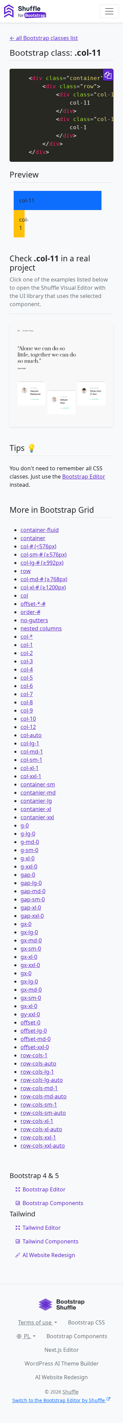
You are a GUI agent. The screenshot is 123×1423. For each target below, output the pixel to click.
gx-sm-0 (30, 948)
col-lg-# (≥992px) (42, 562)
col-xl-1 (29, 768)
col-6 (26, 686)
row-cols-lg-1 (37, 1071)
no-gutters (34, 620)
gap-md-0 (32, 891)
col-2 (26, 653)
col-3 (26, 661)
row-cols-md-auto (43, 1096)
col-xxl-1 (30, 776)
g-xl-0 (27, 858)
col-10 (28, 718)
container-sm (37, 784)
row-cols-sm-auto (43, 1113)
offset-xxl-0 (34, 1047)
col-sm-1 (31, 759)
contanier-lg (36, 801)
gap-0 (27, 874)
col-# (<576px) (38, 546)
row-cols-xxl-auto (42, 1145)
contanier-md (38, 792)
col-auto (31, 735)
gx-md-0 (31, 940)
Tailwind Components (51, 1241)
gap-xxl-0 (32, 915)
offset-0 (30, 1022)
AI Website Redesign (49, 1255)
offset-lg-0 (33, 1030)
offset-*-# (32, 604)
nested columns (41, 628)
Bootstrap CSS (86, 1322)
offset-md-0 (35, 1039)
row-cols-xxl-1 (38, 1137)
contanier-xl (35, 809)
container (32, 538)
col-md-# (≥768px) (43, 579)
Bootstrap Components (53, 1203)
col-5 (26, 677)
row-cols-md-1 (39, 1088)
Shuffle (71, 1391)
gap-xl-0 (30, 907)
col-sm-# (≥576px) (43, 554)
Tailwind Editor (42, 1227)
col (24, 595)
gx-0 (25, 924)
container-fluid (39, 530)
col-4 (26, 669)
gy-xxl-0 (30, 1014)
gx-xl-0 (28, 957)
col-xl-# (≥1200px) (43, 587)
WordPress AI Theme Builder (62, 1363)
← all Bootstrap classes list (44, 38)
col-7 (26, 694)
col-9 (26, 710)
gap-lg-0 (31, 883)
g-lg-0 (27, 833)
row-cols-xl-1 (36, 1121)
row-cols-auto (38, 1063)
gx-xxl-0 (30, 965)
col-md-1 (31, 751)
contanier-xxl (37, 817)
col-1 (26, 645)
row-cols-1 (33, 1055)
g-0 (24, 825)
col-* (26, 636)
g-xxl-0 (28, 866)
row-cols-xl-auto (41, 1129)
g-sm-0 (29, 850)
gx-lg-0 (29, 932)
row (25, 571)
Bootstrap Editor (83, 476)
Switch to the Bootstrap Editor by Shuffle (58, 1400)
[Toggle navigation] (109, 11)
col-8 (26, 702)
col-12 (28, 727)
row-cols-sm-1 (38, 1104)
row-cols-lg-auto (41, 1080)
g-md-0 (29, 842)
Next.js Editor (61, 1350)
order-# (30, 612)
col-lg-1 (29, 743)
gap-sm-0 (32, 899)
